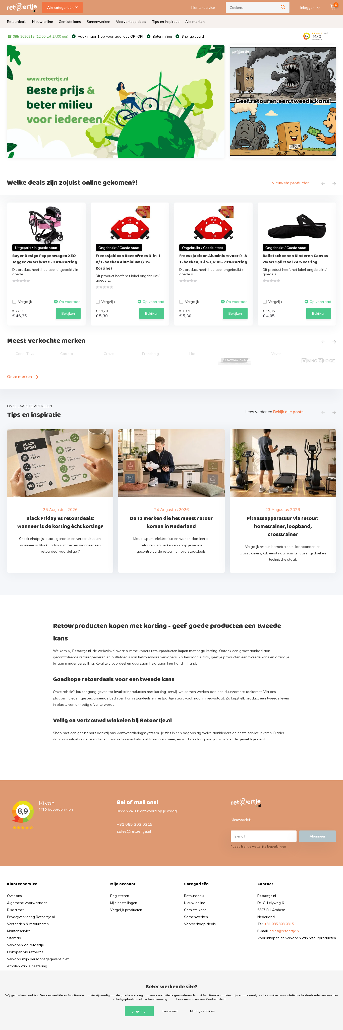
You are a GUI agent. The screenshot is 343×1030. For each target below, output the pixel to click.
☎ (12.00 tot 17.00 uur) (38, 36)
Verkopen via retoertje (25, 945)
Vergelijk (25, 301)
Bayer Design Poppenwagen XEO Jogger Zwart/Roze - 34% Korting (44, 259)
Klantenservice (203, 7)
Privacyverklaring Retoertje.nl (31, 917)
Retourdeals (16, 21)
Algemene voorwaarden (27, 902)
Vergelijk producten (126, 910)
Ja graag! (139, 1011)
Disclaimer (15, 910)
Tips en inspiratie (166, 21)
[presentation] (323, 184)
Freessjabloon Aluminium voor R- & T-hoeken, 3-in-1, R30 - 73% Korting (213, 259)
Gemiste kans (70, 21)
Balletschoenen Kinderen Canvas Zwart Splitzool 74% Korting (295, 259)
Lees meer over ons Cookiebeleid (200, 999)
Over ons (14, 895)
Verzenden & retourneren (28, 924)
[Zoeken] (283, 7)
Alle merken (195, 21)
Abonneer (317, 836)
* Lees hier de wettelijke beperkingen (258, 846)
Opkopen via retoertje (25, 952)
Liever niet (170, 1011)
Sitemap (14, 938)
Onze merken (20, 376)
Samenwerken (98, 21)
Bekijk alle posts (288, 411)
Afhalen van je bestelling (27, 966)
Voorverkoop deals (131, 21)
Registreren (119, 895)
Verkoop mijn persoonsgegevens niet (38, 959)
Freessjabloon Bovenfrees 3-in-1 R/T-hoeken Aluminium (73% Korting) (128, 262)
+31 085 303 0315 (134, 824)
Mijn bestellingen (123, 902)
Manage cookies (202, 1011)
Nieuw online (42, 21)
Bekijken (68, 313)
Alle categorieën (60, 7)
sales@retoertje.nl (134, 831)
